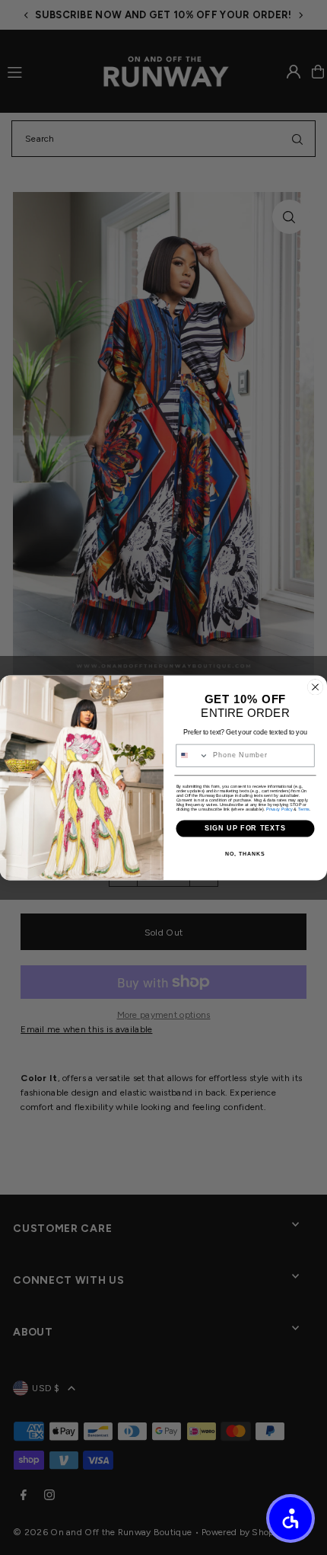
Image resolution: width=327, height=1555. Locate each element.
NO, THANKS (245, 854)
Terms (304, 809)
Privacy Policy (279, 809)
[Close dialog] (315, 687)
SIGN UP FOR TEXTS (246, 827)
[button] (290, 1518)
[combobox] (192, 755)
